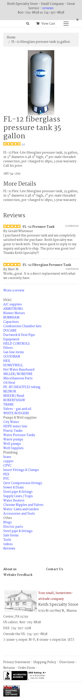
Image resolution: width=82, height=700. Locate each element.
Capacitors (11, 322)
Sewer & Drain (13, 487)
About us (9, 569)
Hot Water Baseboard (18, 370)
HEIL (6, 361)
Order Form (26, 668)
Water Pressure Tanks (19, 435)
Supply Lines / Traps (18, 496)
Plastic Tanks (13, 431)
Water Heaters (13, 500)
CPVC (7, 466)
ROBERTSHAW (14, 400)
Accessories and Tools (19, 514)
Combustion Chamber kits (22, 326)
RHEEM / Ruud (13, 396)
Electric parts (13, 527)
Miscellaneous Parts (18, 378)
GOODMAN (11, 356)
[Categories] (65, 22)
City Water (11, 422)
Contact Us (54, 569)
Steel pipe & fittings (18, 492)
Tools (7, 540)
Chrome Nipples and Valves (23, 505)
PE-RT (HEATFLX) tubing (21, 387)
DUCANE (10, 331)
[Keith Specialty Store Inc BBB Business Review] (25, 675)
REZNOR (9, 391)
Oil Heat (9, 383)
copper (8, 461)
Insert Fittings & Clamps (21, 470)
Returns (9, 668)
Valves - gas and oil (17, 409)
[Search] (28, 23)
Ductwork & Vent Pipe (19, 335)
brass (7, 457)
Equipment (11, 339)
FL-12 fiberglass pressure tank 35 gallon (40, 41)
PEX (6, 474)
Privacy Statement (16, 662)
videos (8, 544)
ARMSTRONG (13, 309)
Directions (67, 662)
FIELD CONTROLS (16, 344)
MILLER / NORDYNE (18, 374)
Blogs (7, 522)
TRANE (8, 404)
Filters (8, 348)
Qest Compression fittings (22, 483)
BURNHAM (11, 317)
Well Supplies (13, 448)
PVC (6, 479)
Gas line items (13, 352)
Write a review (13, 290)
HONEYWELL (13, 365)
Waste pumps (13, 439)
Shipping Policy (44, 662)
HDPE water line (15, 426)
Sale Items (11, 535)
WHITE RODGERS (16, 413)
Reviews (9, 548)
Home (11, 37)
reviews (48, 8)
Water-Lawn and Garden (21, 509)
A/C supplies (12, 304)
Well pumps (12, 444)
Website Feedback (18, 575)
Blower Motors (14, 313)
